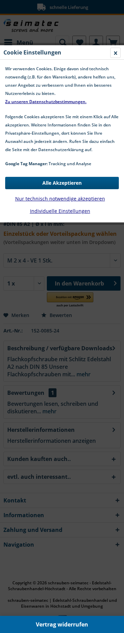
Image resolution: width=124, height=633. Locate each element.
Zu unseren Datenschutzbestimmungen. (45, 102)
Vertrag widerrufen (62, 624)
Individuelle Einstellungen (60, 211)
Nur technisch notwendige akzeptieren (60, 198)
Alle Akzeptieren (62, 183)
